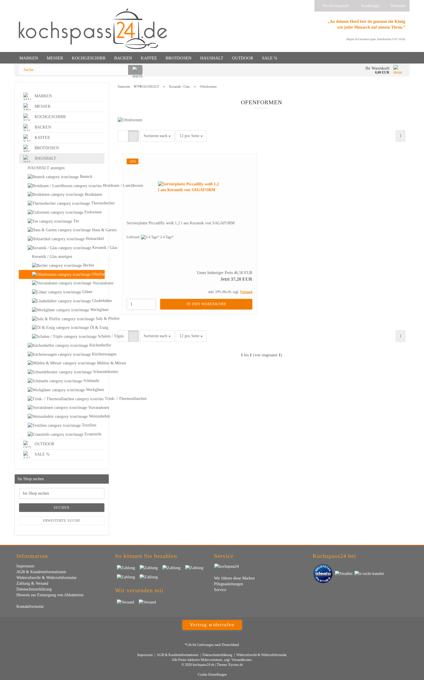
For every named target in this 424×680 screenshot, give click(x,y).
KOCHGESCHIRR (89, 58)
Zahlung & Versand (32, 583)
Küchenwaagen (97, 354)
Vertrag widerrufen (212, 624)
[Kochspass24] (92, 29)
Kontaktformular (30, 606)
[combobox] (157, 136)
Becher (88, 265)
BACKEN (123, 58)
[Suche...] (135, 70)
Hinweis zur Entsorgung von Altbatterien (49, 595)
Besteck (85, 176)
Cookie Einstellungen (212, 674)
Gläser (87, 292)
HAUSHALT (211, 58)
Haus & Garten (97, 230)
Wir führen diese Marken (234, 578)
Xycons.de (235, 665)
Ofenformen (98, 274)
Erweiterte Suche (61, 521)
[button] (123, 136)
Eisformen (92, 212)
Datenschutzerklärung (34, 589)
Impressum (25, 566)
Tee (75, 221)
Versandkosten (241, 660)
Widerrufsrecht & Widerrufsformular (46, 577)
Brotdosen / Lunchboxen (103, 185)
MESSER (55, 58)
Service (220, 590)
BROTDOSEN (179, 58)
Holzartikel (94, 238)
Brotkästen (93, 194)
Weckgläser (96, 310)
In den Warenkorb (206, 304)
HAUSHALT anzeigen (46, 168)
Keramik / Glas (97, 247)
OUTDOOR (242, 58)
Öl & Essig (96, 327)
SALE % (269, 58)
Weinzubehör (96, 416)
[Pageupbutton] (408, 671)
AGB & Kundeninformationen (41, 572)
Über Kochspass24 (334, 6)
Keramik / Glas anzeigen (52, 256)
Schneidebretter (98, 372)
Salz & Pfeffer (99, 318)
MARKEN (28, 58)
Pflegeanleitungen (228, 584)
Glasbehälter (97, 301)
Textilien (88, 425)
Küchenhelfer (96, 345)
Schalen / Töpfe (100, 336)
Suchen (62, 508)
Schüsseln (90, 381)
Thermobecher (97, 203)
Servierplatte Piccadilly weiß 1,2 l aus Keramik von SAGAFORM (180, 223)
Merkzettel (397, 6)
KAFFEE (149, 58)
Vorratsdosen (97, 283)
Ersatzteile (92, 434)
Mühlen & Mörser (100, 363)
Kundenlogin (369, 6)
